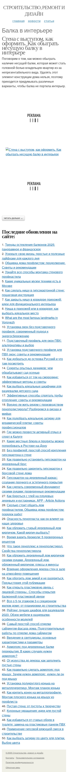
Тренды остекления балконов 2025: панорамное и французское (28, 246)
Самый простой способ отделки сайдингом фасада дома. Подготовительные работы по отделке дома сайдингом (33, 628)
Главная (18, 21)
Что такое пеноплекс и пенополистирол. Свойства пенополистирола (32, 548)
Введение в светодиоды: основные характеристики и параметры (29, 639)
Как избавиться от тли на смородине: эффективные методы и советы (30, 379)
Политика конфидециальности (20, 762)
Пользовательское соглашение (30, 757)
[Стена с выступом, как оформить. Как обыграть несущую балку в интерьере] (34, 151)
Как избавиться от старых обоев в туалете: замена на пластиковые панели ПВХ (33, 722)
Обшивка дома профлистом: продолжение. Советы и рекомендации (34, 265)
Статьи (49, 21)
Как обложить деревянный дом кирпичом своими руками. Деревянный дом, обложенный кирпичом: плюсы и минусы (33, 560)
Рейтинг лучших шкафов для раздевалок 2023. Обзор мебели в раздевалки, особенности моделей (33, 614)
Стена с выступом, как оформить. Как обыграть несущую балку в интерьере (30, 45)
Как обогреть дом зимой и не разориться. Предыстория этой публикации (33, 580)
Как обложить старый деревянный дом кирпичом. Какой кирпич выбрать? (31, 530)
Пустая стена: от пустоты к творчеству (34, 706)
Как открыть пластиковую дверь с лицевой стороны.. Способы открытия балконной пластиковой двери (28, 592)
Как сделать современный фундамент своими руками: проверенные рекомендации (33, 489)
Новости (34, 21)
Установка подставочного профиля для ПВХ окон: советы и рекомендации (32, 351)
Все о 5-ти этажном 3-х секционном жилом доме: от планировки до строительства (34, 603)
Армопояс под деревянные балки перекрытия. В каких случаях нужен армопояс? (28, 651)
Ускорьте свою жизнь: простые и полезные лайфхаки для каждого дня (33, 255)
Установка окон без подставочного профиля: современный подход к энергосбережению (28, 331)
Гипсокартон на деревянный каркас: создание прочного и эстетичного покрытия (32, 479)
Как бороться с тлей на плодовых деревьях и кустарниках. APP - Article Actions (33, 498)
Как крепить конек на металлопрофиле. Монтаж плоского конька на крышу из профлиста (32, 697)
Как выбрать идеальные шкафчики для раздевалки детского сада (31, 388)
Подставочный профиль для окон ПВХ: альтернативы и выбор (32, 342)
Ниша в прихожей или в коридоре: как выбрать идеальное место (30, 310)
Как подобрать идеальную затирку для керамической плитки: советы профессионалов (31, 423)
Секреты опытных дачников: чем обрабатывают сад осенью (27, 370)
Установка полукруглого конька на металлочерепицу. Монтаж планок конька (31, 685)
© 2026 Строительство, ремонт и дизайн (24, 752)
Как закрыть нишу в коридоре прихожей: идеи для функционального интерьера (32, 301)
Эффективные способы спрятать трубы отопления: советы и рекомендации (32, 397)
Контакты (10, 757)
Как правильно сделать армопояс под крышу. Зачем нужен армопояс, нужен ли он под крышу (33, 674)
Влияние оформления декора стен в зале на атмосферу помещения (33, 571)
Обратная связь (13, 767)
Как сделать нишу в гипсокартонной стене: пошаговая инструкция (33, 292)
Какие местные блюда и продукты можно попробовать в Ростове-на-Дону (33, 443)
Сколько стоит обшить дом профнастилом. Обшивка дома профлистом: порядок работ (33, 509)
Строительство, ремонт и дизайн (34, 10)
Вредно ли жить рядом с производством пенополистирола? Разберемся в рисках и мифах (32, 409)
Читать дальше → (13, 218)
